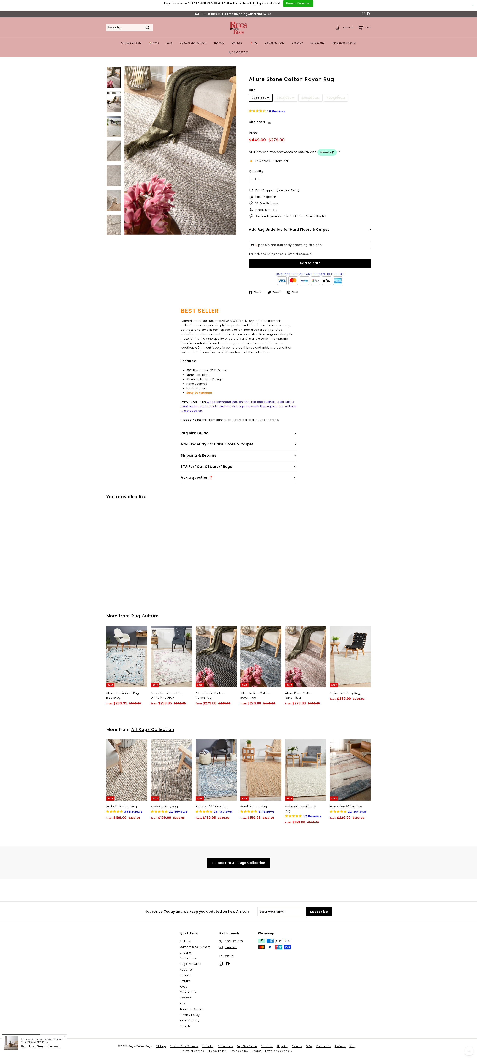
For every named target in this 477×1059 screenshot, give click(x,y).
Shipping (273, 253)
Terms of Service (192, 1009)
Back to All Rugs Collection (241, 863)
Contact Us (188, 992)
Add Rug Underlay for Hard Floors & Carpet (289, 229)
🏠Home (154, 42)
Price (253, 133)
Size (252, 90)
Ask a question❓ (197, 477)
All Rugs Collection (152, 729)
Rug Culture (145, 616)
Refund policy (190, 1020)
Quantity (256, 171)
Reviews (219, 42)
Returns (185, 981)
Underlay (297, 42)
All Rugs (185, 941)
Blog (183, 1003)
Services (237, 42)
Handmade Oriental (344, 42)
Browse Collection (298, 3)
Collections (317, 42)
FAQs (183, 986)
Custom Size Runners (193, 42)
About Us (186, 969)
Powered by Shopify (278, 1051)
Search (185, 1026)
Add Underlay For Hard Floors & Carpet (217, 444)
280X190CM (285, 98)
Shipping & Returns (198, 455)
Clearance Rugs (275, 42)
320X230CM (310, 98)
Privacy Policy (190, 1015)
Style (170, 42)
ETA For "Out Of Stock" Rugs (206, 466)
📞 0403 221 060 (238, 52)
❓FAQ (253, 42)
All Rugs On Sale (131, 42)
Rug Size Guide (195, 433)
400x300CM (336, 98)
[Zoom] (180, 150)
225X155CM (260, 98)
